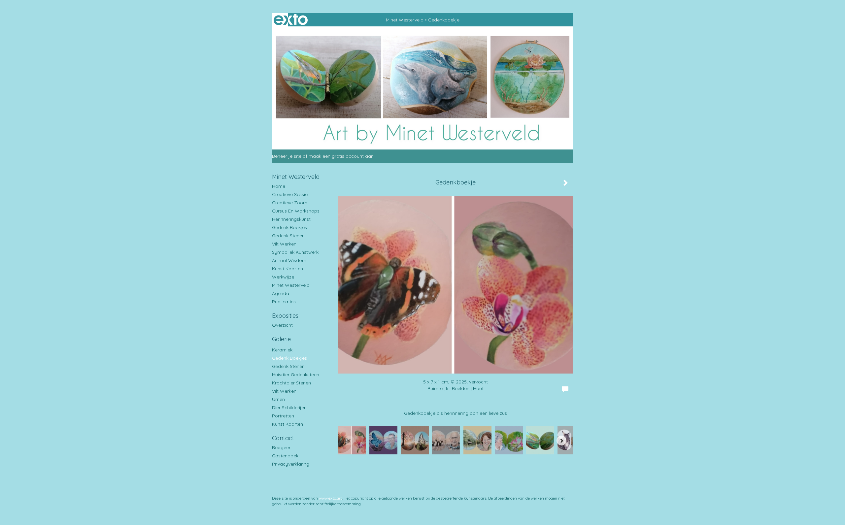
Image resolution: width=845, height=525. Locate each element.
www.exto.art (330, 498)
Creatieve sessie (290, 194)
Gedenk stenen (288, 236)
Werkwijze (283, 277)
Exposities (285, 315)
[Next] (561, 440)
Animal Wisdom (289, 260)
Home (278, 186)
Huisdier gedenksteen (295, 374)
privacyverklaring (290, 464)
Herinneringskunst (291, 219)
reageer (281, 447)
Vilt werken (284, 244)
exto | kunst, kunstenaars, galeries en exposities (290, 19)
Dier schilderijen (289, 407)
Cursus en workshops (296, 211)
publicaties (284, 302)
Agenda (280, 293)
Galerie (281, 339)
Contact (283, 438)
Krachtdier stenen (291, 383)
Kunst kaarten (287, 269)
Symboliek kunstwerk (295, 252)
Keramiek (282, 350)
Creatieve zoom (289, 203)
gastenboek (285, 456)
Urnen (278, 399)
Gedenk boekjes (289, 227)
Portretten (283, 416)
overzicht (282, 325)
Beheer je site (286, 156)
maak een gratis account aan (341, 156)
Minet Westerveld (404, 20)
